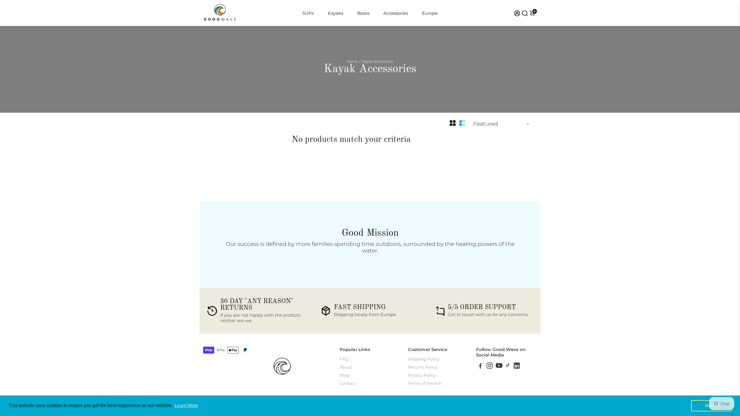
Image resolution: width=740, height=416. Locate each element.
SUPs (308, 13)
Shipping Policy (423, 359)
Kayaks (335, 13)
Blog (344, 375)
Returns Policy (422, 367)
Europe (430, 13)
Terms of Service (424, 383)
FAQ (344, 359)
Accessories (395, 13)
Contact (348, 383)
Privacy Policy (422, 375)
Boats (363, 13)
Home (352, 61)
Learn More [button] (186, 405)
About (346, 367)
